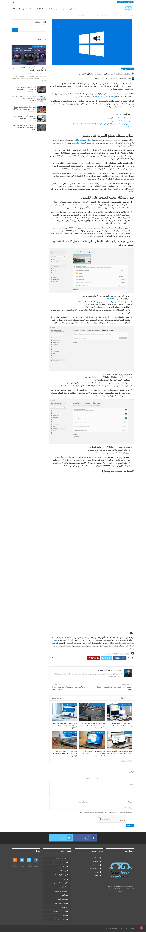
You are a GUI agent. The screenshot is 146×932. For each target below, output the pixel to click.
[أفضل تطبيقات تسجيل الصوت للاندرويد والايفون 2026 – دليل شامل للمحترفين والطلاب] (41, 99)
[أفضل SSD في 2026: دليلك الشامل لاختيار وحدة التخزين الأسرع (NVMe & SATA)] (41, 109)
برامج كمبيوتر (127, 732)
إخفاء (119, 114)
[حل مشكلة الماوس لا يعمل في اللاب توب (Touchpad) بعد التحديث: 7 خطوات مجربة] (92, 712)
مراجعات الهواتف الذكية (60, 875)
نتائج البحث (95, 875)
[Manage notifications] (141, 928)
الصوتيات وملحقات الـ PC (60, 862)
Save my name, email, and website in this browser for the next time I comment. (106, 812)
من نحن (96, 872)
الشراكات (96, 858)
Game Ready (56, 173)
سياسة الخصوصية (93, 865)
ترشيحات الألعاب (62, 899)
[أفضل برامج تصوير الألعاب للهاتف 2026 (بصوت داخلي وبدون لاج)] (41, 89)
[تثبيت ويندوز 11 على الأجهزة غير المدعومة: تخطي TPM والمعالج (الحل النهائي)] (64, 740)
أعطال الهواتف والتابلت (60, 911)
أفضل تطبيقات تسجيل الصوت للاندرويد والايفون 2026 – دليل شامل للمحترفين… (24, 98)
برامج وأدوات (52, 9)
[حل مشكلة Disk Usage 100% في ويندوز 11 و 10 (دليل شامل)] (119, 712)
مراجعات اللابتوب (62, 871)
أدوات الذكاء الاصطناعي (60, 883)
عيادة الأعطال (27, 9)
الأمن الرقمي (63, 915)
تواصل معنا (95, 861)
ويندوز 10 (116, 653)
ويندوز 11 (109, 653)
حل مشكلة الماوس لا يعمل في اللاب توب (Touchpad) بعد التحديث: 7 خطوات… (24, 127)
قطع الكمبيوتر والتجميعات (60, 866)
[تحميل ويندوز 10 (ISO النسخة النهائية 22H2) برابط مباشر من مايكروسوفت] (119, 740)
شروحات (127, 653)
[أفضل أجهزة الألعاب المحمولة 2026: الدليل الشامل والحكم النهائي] (29, 55)
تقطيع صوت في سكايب (82, 140)
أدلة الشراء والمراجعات (68, 9)
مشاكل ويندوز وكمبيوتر (127, 69)
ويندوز (121, 653)
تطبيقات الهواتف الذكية (61, 891)
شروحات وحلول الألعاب (60, 903)
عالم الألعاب (40, 9)
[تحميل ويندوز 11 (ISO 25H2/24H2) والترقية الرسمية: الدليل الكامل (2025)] (64, 712)
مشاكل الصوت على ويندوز (104, 96)
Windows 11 (111, 299)
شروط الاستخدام (94, 868)
